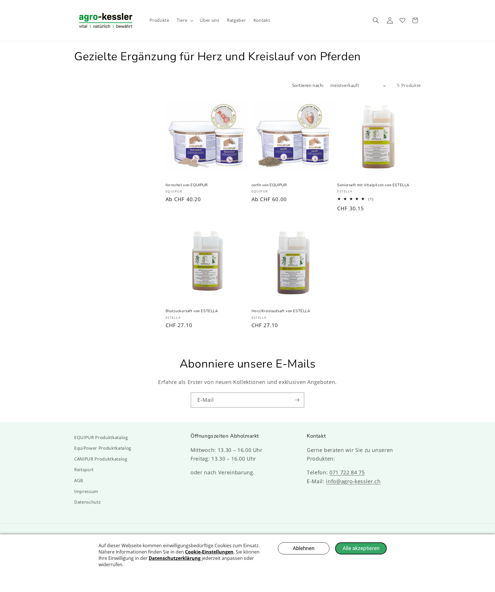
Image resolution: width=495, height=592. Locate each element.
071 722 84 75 (347, 472)
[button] (184, 20)
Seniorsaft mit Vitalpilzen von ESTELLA (373, 185)
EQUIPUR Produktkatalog (101, 437)
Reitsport (84, 470)
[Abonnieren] (297, 400)
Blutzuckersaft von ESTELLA (192, 311)
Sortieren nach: (308, 85)
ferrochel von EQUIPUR (187, 185)
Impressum (86, 491)
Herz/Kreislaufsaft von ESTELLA (281, 311)
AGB (78, 481)
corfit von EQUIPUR (269, 185)
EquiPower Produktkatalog (102, 448)
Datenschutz (87, 502)
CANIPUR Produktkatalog (100, 459)
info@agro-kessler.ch (353, 481)
